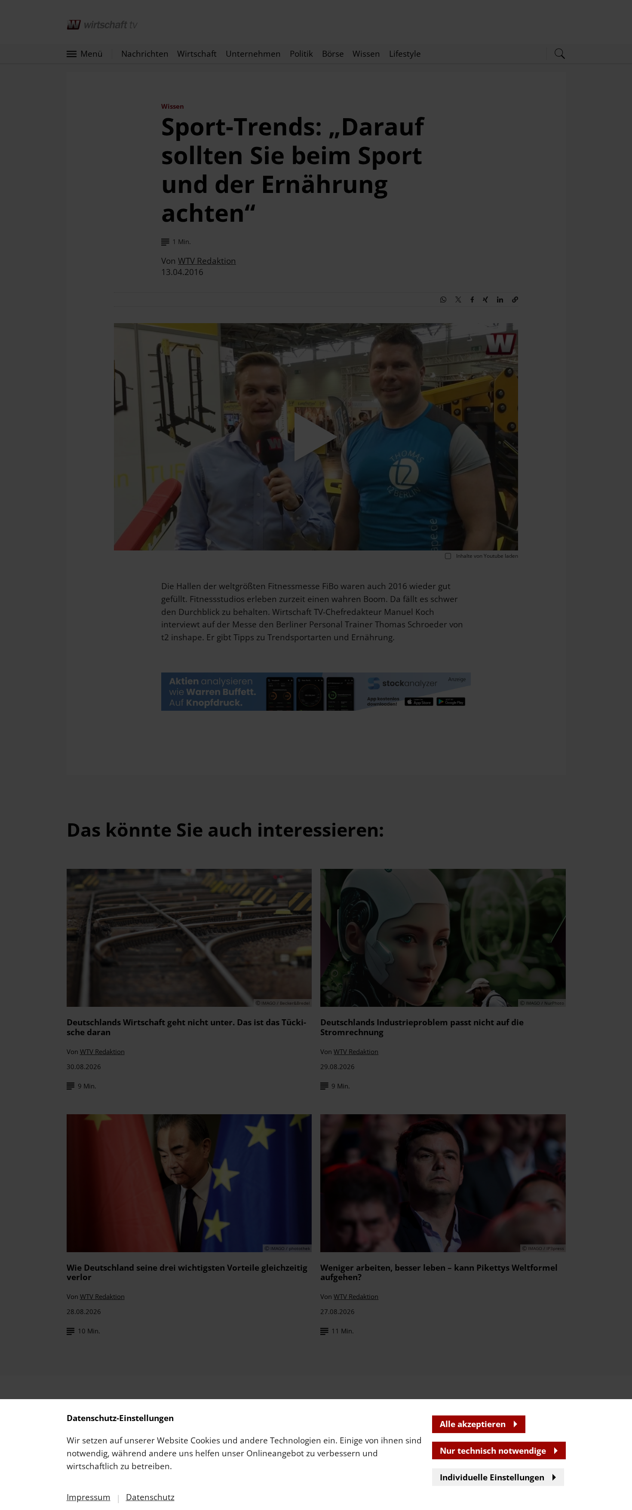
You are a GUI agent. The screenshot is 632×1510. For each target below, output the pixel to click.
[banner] (316, 755)
